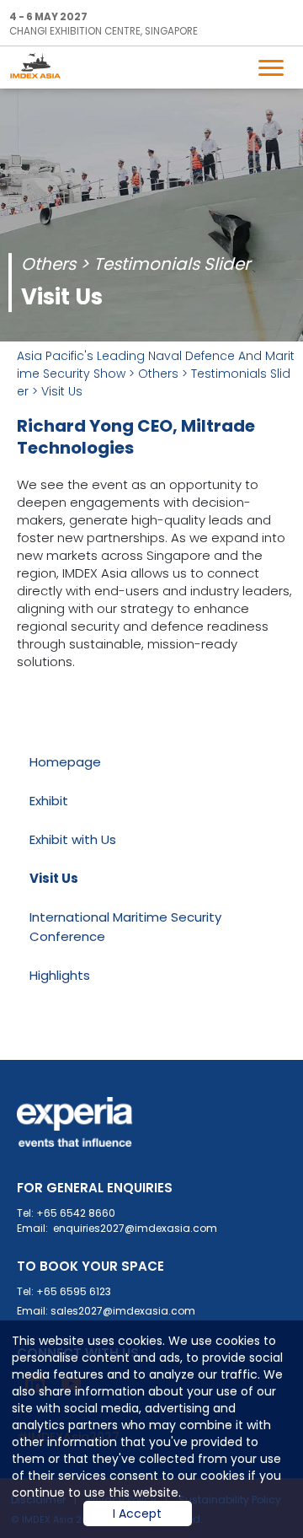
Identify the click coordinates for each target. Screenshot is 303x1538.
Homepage (65, 762)
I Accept (137, 1513)
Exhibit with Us (72, 839)
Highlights (59, 975)
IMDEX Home (43, 65)
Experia (75, 1122)
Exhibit (48, 800)
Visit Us (61, 391)
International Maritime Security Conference (125, 926)
